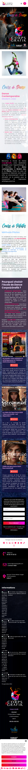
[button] (26, 741)
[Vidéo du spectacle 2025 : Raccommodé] (14, 452)
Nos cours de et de (14, 109)
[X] (6, 543)
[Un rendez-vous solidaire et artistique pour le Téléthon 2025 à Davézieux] (14, 344)
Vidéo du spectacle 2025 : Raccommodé (12, 467)
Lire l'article (14, 365)
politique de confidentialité (11, 528)
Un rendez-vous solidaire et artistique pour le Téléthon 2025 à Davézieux (13, 360)
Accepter (14, 757)
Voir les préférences (14, 765)
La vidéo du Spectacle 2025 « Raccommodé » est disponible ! (13, 414)
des (20, 238)
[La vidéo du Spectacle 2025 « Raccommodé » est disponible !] (14, 398)
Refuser (14, 761)
